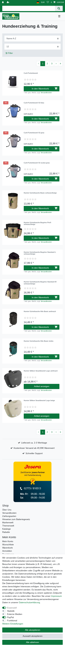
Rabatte (6, 532)
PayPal (10, 617)
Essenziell (12, 608)
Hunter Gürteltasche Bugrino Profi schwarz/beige (37, 223)
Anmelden (7, 551)
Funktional (12, 620)
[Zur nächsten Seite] (56, 63)
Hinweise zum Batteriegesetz (16, 519)
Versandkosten (46, 92)
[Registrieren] (8, 2)
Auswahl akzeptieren (32, 636)
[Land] (38, 2)
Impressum (56, 596)
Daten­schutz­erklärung (29, 602)
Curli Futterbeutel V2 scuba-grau (37, 163)
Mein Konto (7, 541)
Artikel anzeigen (41, 386)
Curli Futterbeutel (31, 73)
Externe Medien (14, 614)
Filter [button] (10, 53)
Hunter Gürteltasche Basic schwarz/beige (40, 193)
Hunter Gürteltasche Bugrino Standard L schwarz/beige (40, 253)
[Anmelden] (3, 2)
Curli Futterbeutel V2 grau (34, 133)
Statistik (11, 611)
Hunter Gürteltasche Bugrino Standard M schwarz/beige (40, 282)
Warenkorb (7, 547)
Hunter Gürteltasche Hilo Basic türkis (38, 341)
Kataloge (6, 529)
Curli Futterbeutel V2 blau (34, 103)
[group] (13, 379)
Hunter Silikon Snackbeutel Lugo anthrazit (41, 371)
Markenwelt (7, 522)
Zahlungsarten (9, 516)
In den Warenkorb (40, 88)
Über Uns (6, 509)
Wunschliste (8, 544)
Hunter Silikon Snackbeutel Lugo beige (39, 400)
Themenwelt (8, 525)
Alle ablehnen (32, 642)
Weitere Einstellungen (12, 623)
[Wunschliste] (48, 2)
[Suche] (59, 8)
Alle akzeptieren (32, 630)
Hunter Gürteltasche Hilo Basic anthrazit (40, 311)
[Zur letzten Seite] (60, 63)
